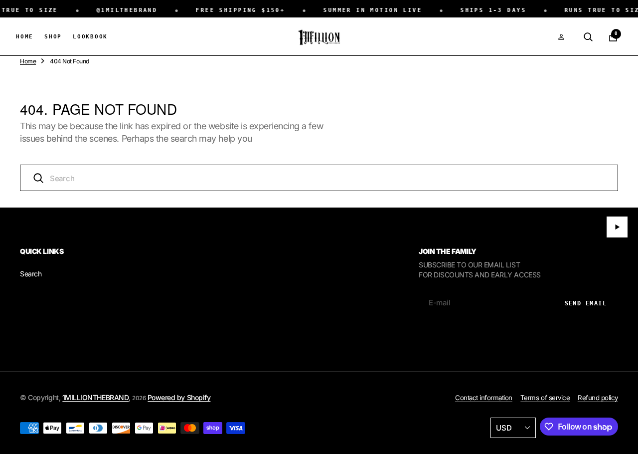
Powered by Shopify (179, 397)
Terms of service (545, 398)
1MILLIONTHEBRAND (95, 397)
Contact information (483, 398)
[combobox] (319, 178)
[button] (561, 37)
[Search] (588, 37)
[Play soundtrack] (617, 227)
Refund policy (598, 398)
